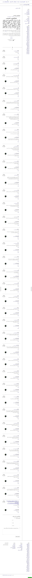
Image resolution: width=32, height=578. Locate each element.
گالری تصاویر (11, 1)
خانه (5, 1)
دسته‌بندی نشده (27, 19)
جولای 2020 (28, 45)
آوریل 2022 (28, 35)
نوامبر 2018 (28, 50)
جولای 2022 (28, 33)
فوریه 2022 (28, 36)
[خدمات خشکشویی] (11, 11)
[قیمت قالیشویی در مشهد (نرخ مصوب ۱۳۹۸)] (31, 289)
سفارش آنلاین (15, 1)
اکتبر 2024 (28, 30)
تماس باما (18, 1)
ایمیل (12, 522)
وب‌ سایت (13, 525)
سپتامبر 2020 (27, 44)
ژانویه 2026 (28, 27)
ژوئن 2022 (28, 34)
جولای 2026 (28, 26)
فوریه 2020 (28, 48)
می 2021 (28, 558)
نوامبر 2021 (28, 38)
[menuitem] (28, 2)
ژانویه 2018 (28, 52)
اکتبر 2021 (28, 39)
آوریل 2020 (28, 47)
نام (12, 520)
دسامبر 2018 (28, 49)
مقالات (28, 22)
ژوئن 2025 (28, 546)
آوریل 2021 (28, 41)
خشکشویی (13, 16)
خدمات (28, 17)
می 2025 (28, 547)
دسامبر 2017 (28, 53)
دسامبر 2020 (28, 43)
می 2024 (28, 32)
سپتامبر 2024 (27, 31)
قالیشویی (21, 546)
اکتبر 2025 (28, 28)
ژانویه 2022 (28, 37)
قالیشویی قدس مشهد (22, 1)
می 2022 (28, 552)
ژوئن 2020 (28, 563)
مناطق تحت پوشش (27, 23)
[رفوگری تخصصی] (0, 289)
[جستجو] (28, 2)
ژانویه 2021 (28, 42)
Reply (18, 53)
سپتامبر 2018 (27, 569)
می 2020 (28, 564)
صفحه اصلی (8, 1)
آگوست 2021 (27, 557)
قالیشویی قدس (8, 16)
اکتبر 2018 (28, 51)
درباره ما (27, 1)
